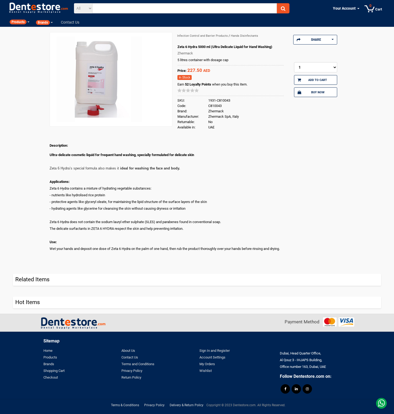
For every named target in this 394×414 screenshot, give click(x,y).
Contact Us (129, 357)
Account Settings (212, 357)
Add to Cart (317, 80)
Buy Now (318, 92)
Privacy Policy (131, 371)
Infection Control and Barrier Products (203, 36)
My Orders (207, 364)
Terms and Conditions (137, 364)
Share (316, 40)
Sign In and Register (214, 351)
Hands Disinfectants (244, 36)
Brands (48, 364)
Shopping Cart (54, 371)
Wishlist (205, 371)
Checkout (50, 377)
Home (48, 351)
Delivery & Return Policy (186, 405)
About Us (128, 351)
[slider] (188, 90)
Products (50, 357)
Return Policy (131, 377)
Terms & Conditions (125, 405)
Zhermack (185, 53)
